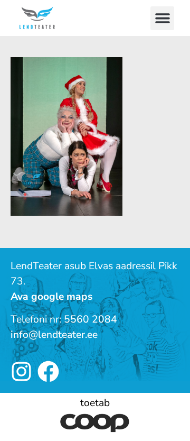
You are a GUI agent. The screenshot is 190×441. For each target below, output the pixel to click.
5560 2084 (90, 319)
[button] (162, 18)
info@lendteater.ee (54, 335)
